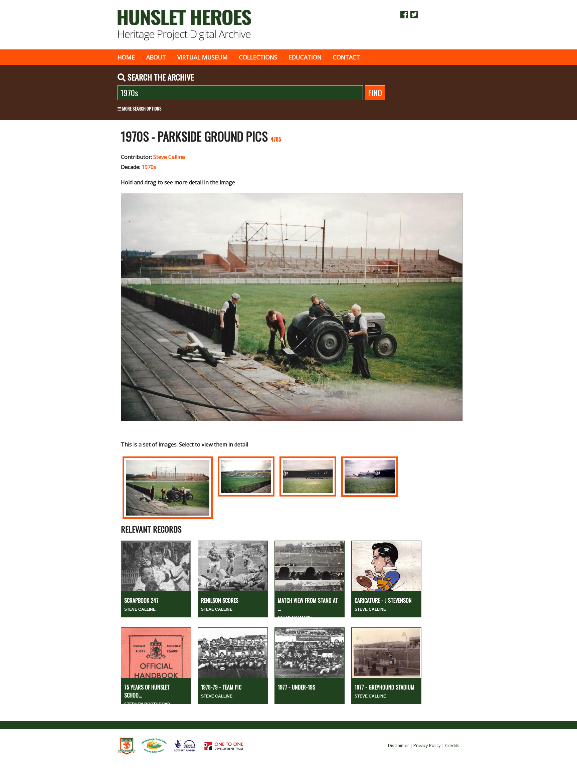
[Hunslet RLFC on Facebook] (404, 14)
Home (126, 57)
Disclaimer (398, 745)
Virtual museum (202, 57)
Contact (346, 57)
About (156, 57)
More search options (141, 108)
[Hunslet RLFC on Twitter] (414, 14)
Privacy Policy (427, 745)
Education (305, 57)
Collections (258, 57)
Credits (452, 745)
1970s (149, 167)
